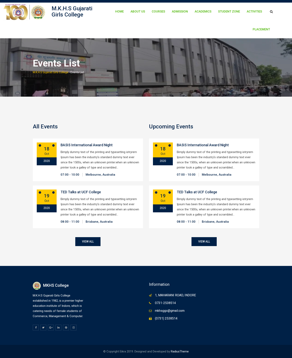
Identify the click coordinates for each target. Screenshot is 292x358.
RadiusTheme (180, 351)
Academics (203, 11)
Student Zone (229, 11)
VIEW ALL (88, 241)
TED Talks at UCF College (81, 192)
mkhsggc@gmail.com (170, 311)
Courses (158, 11)
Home (119, 11)
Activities (254, 11)
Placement (261, 29)
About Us (138, 11)
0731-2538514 (165, 303)
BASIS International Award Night (87, 145)
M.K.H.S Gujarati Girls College (72, 11)
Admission (180, 11)
